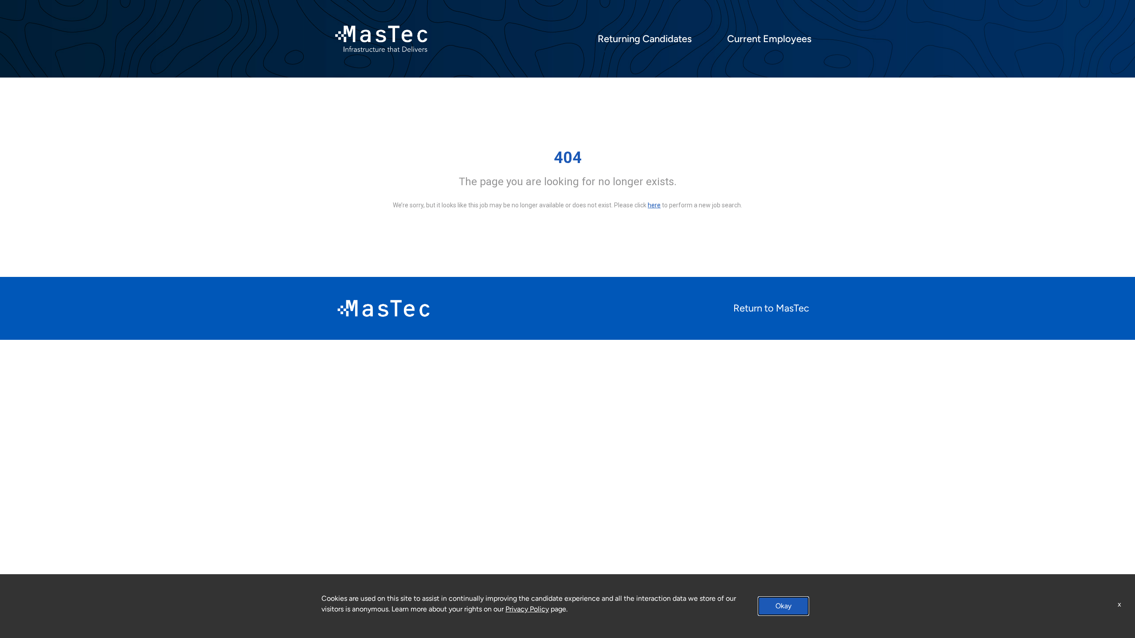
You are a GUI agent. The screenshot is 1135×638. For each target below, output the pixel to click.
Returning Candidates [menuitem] (645, 39)
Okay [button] (783, 606)
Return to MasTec (771, 308)
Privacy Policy (527, 609)
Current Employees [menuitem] (769, 39)
